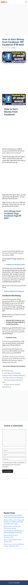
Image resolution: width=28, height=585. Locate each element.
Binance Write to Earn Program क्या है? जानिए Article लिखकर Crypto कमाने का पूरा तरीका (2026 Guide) (14, 522)
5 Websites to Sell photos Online (15, 264)
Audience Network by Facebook (14, 291)
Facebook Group (7, 375)
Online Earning (8, 371)
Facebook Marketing (19, 375)
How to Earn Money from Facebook (12, 378)
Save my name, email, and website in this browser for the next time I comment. (14, 465)
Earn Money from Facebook (12, 373)
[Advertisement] (14, 20)
